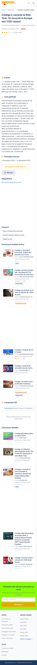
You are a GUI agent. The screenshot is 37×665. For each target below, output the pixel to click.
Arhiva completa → (26, 639)
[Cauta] (29, 3)
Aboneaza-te (18, 604)
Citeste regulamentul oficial (12, 182)
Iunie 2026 (23, 625)
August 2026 (24, 619)
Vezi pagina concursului (14, 167)
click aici (28, 141)
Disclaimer (5, 651)
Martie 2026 (24, 635)
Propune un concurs (8, 635)
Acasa (4, 10)
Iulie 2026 (23, 622)
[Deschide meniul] (33, 3)
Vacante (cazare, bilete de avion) (13, 235)
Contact (4, 655)
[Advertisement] (18, 55)
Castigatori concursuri (9, 631)
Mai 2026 (23, 629)
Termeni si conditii (7, 648)
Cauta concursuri (7, 638)
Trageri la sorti (7, 239)
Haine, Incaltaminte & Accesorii (11, 10)
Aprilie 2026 (24, 632)
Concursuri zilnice (7, 625)
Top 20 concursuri (7, 628)
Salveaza (10, 172)
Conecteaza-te (9, 408)
